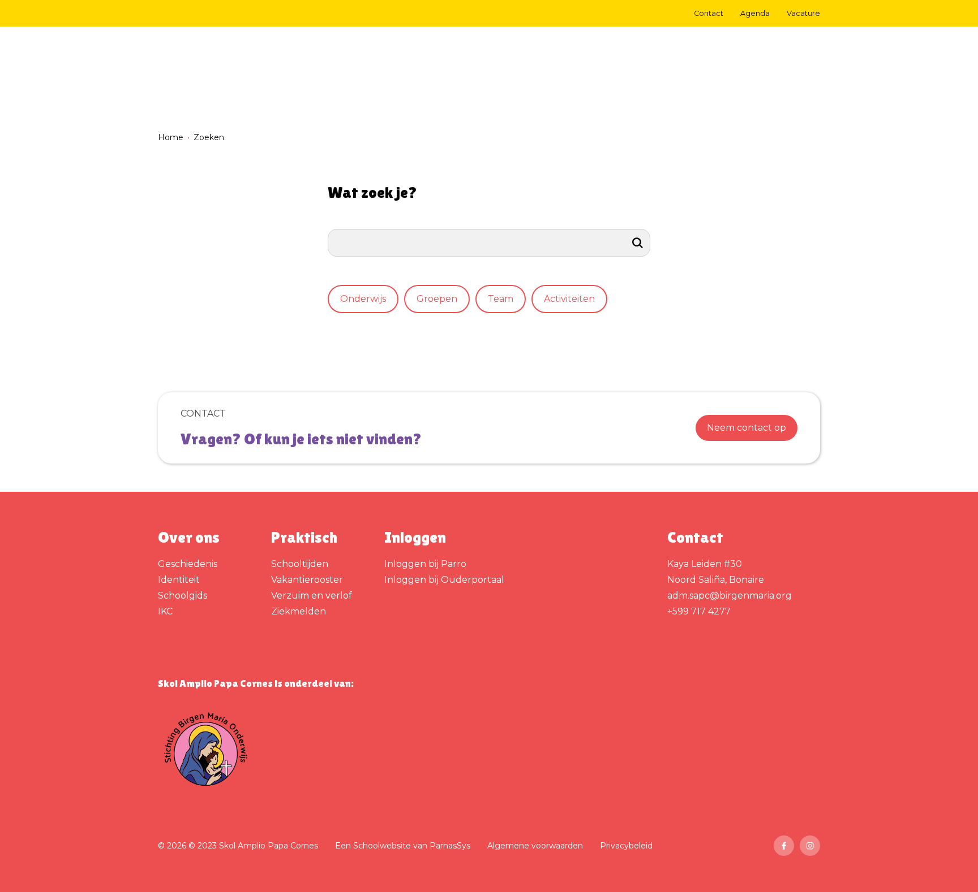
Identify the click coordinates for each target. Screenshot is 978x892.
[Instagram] (810, 845)
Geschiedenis (187, 563)
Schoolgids (182, 595)
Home (170, 137)
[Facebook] (784, 845)
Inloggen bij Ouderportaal (444, 579)
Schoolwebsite (382, 846)
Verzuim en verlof (311, 595)
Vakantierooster (307, 579)
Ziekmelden (298, 611)
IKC (165, 611)
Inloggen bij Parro (425, 563)
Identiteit (179, 579)
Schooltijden (299, 563)
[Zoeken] (638, 243)
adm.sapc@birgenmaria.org (729, 595)
